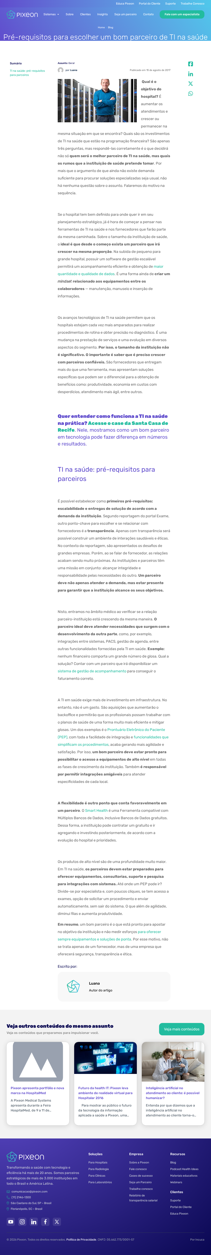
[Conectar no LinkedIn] (34, 1222)
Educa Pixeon (125, 3)
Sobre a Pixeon (139, 1162)
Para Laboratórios (100, 1182)
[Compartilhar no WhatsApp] (190, 93)
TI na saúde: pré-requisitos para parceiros (27, 73)
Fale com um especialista (182, 14)
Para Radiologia (98, 1169)
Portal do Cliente (149, 3)
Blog (110, 27)
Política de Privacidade (81, 1239)
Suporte (170, 3)
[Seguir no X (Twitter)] (57, 1222)
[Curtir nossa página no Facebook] (45, 1222)
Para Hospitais (97, 1162)
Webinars (176, 1182)
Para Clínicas (96, 1175)
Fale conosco (138, 1169)
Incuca (199, 1239)
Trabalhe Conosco (192, 3)
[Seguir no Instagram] (22, 1222)
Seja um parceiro (125, 14)
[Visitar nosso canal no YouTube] (11, 1222)
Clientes (85, 14)
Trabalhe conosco (141, 1189)
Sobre (70, 14)
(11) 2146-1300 (21, 1197)
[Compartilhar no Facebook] (190, 63)
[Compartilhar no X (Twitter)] (190, 83)
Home (101, 27)
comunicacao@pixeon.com (29, 1191)
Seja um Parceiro (140, 1182)
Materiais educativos (183, 1175)
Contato (148, 14)
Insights (102, 14)
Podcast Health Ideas (184, 1169)
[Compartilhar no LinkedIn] (190, 73)
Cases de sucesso (141, 1175)
